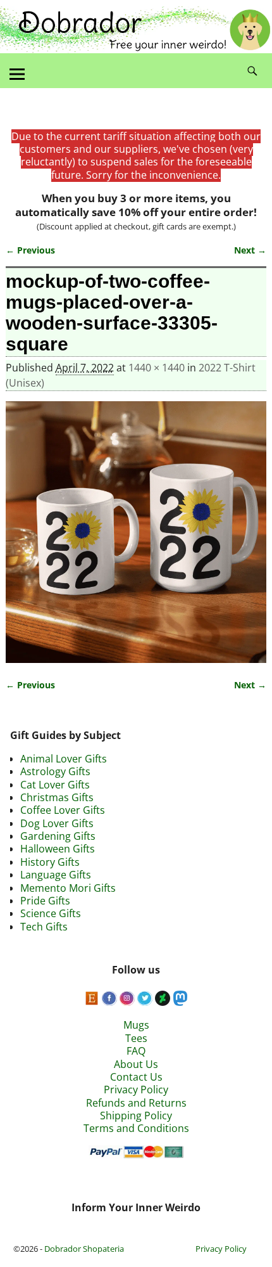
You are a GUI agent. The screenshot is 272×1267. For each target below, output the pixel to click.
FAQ (136, 1051)
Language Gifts (55, 875)
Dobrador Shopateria (84, 1248)
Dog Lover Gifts (57, 823)
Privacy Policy (136, 1090)
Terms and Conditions (136, 1128)
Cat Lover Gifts (55, 785)
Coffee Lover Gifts (62, 810)
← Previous (30, 250)
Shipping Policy (136, 1115)
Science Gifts (50, 913)
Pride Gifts (45, 901)
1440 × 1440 (156, 368)
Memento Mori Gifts (68, 888)
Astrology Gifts (55, 771)
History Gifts (50, 862)
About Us (136, 1064)
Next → (250, 250)
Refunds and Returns (136, 1103)
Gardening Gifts (58, 836)
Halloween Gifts (57, 849)
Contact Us (136, 1077)
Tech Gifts (44, 927)
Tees (136, 1038)
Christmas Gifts (57, 797)
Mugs (136, 1025)
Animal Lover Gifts (63, 759)
